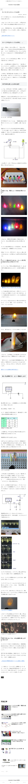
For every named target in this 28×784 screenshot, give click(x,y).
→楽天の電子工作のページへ (8, 35)
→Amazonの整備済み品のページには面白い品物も (13, 660)
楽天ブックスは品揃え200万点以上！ (9, 369)
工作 (2, 677)
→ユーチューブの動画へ (7, 610)
